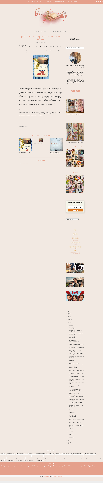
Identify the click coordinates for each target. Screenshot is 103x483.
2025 (69, 311)
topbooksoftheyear (79, 455)
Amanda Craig (77, 458)
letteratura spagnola (59, 458)
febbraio (70, 437)
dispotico (2, 460)
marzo (70, 436)
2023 (69, 314)
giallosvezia (61, 455)
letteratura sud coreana (95, 458)
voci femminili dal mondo (91, 455)
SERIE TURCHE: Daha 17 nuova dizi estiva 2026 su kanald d (76, 288)
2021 (69, 317)
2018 (69, 322)
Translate (76, 221)
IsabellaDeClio (44, 129)
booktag (85, 458)
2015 (69, 443)
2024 (69, 313)
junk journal (3, 455)
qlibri (13, 458)
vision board (41, 458)
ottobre (70, 327)
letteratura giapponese (77, 453)
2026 (69, 310)
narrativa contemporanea (40, 453)
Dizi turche (20, 455)
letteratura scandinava (89, 453)
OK (67, 482)
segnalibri (20, 460)
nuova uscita (52, 129)
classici (50, 453)
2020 (69, 319)
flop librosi (57, 453)
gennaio (70, 439)
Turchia (54, 455)
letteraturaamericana (40, 460)
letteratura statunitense (29, 460)
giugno (70, 431)
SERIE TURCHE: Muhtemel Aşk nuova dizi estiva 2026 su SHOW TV (76, 302)
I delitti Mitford (49, 458)
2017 (69, 440)
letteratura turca (37, 455)
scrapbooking (9, 453)
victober (30, 453)
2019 (69, 321)
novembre (71, 325)
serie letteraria (69, 455)
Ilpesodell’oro (36, 129)
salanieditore (22, 130)
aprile (70, 434)
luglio (70, 429)
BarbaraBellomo (27, 129)
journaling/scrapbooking (20, 453)
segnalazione (30, 130)
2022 (69, 316)
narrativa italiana (11, 455)
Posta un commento (24, 163)
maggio (70, 432)
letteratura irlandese (11, 460)
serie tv (2, 458)
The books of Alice (46, 476)
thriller (2, 453)
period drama (69, 458)
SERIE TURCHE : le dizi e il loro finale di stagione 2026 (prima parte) (76, 274)
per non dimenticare (32, 458)
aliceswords (29, 455)
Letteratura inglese (21, 458)
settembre (71, 328)
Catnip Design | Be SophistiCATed (58, 476)
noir (8, 458)
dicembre (71, 324)
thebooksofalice (38, 130)
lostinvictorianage (66, 453)
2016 (69, 442)
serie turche (46, 455)
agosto (70, 428)
